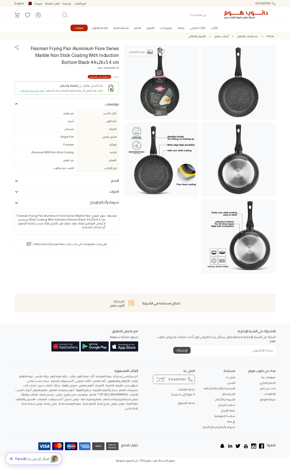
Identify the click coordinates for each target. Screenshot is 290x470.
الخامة (113, 152)
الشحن (231, 382)
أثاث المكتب (99, 381)
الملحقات (42, 399)
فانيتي (58, 394)
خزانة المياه (132, 403)
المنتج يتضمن (109, 136)
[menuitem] (214, 28)
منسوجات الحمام (128, 390)
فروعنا (38, 3)
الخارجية (110, 385)
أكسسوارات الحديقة (62, 381)
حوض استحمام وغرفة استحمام (120, 399)
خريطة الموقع (268, 399)
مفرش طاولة (69, 385)
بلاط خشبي (131, 408)
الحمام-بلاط (89, 403)
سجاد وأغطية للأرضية (105, 390)
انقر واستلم (228, 393)
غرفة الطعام (26, 376)
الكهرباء (99, 385)
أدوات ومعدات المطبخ (61, 390)
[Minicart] (17, 15)
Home (270, 36)
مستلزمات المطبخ (247, 36)
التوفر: (104, 76)
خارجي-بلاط (50, 403)
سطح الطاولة (84, 390)
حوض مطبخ (118, 403)
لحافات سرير (45, 385)
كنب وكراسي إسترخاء (125, 376)
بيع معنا (67, 3)
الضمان (112, 160)
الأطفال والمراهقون (118, 381)
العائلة (113, 144)
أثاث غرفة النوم (85, 376)
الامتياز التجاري (268, 382)
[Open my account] (38, 15)
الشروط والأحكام (225, 399)
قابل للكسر (109, 113)
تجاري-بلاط (103, 403)
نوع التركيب (110, 168)
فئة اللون (111, 121)
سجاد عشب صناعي (38, 381)
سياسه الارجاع (226, 405)
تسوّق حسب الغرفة (126, 385)
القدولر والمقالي (197, 36)
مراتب (72, 376)
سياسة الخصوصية (224, 416)
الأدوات (133, 394)
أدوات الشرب (23, 390)
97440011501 (263, 3)
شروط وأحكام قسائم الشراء (219, 427)
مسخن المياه (46, 394)
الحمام (92, 394)
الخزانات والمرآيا (29, 394)
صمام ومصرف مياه (91, 399)
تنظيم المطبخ (40, 390)
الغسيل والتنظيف (25, 399)
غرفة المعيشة (104, 376)
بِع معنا (231, 421)
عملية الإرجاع (228, 410)
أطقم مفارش (86, 385)
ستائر (57, 385)
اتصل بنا (230, 377)
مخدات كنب (30, 385)
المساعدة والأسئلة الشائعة (219, 388)
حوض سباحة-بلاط (32, 403)
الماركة (113, 129)
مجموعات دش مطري (75, 394)
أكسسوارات (55, 399)
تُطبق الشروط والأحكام (32, 90)
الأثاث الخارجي (82, 381)
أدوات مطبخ (221, 36)
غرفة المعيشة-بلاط (70, 403)
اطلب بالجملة (52, 3)
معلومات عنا (268, 377)
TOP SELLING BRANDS (112, 394)
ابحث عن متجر (267, 388)
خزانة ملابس (41, 376)
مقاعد (134, 381)
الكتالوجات (270, 393)
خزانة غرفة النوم (59, 376)
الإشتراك (181, 350)
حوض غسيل (71, 399)
